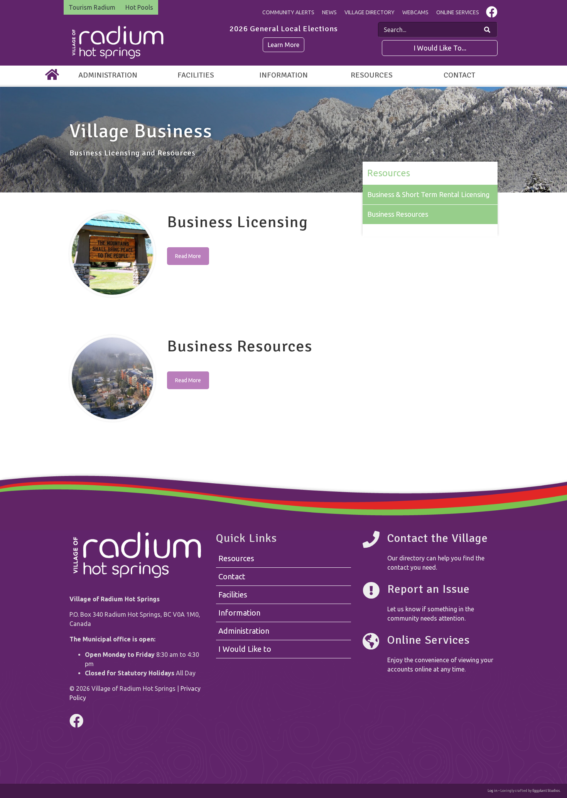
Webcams (415, 12)
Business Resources (239, 346)
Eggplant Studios (546, 791)
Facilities (195, 75)
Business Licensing (237, 222)
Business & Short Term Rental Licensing (428, 194)
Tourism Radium (92, 7)
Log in (493, 791)
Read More (188, 256)
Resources (372, 75)
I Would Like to (244, 648)
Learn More (283, 44)
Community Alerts (288, 12)
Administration (107, 75)
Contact (459, 75)
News (329, 12)
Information (283, 75)
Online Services (457, 12)
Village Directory (369, 12)
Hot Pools (139, 7)
